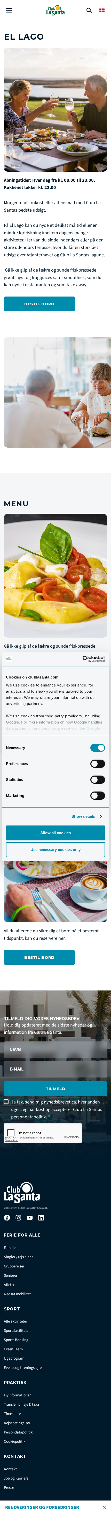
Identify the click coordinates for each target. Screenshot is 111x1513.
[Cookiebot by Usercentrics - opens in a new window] (82, 659)
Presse (9, 1487)
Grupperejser (14, 1266)
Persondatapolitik (18, 1432)
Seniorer (10, 1275)
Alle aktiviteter (15, 1321)
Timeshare (12, 1413)
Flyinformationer (17, 1395)
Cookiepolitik (14, 1441)
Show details (83, 816)
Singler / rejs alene (18, 1257)
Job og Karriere (16, 1478)
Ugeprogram (14, 1358)
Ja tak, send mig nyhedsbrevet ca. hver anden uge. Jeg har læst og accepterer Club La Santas (56, 1109)
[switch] (97, 764)
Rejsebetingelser (17, 1423)
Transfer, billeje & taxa (21, 1404)
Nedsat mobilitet (17, 1294)
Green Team (13, 1349)
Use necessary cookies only (55, 849)
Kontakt (10, 1469)
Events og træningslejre (23, 1367)
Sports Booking (16, 1340)
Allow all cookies (55, 833)
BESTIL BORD (39, 303)
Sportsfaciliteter (17, 1330)
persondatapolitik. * (30, 1117)
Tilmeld (55, 1088)
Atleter (9, 1285)
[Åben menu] (9, 10)
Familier (10, 1247)
